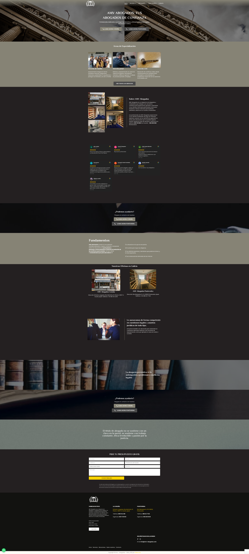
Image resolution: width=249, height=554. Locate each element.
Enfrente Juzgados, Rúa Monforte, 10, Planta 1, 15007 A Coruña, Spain (123, 510)
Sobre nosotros (152, 3)
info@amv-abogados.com (148, 542)
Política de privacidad (94, 520)
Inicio (126, 3)
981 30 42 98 (121, 514)
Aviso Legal (91, 522)
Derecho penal (118, 69)
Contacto (161, 3)
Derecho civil (142, 69)
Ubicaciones (141, 3)
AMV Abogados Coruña (106, 292)
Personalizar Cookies (93, 525)
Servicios (132, 3)
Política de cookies (93, 524)
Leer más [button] (140, 157)
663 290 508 (152, 123)
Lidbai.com (138, 552)
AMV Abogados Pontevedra (143, 291)
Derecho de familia (95, 69)
